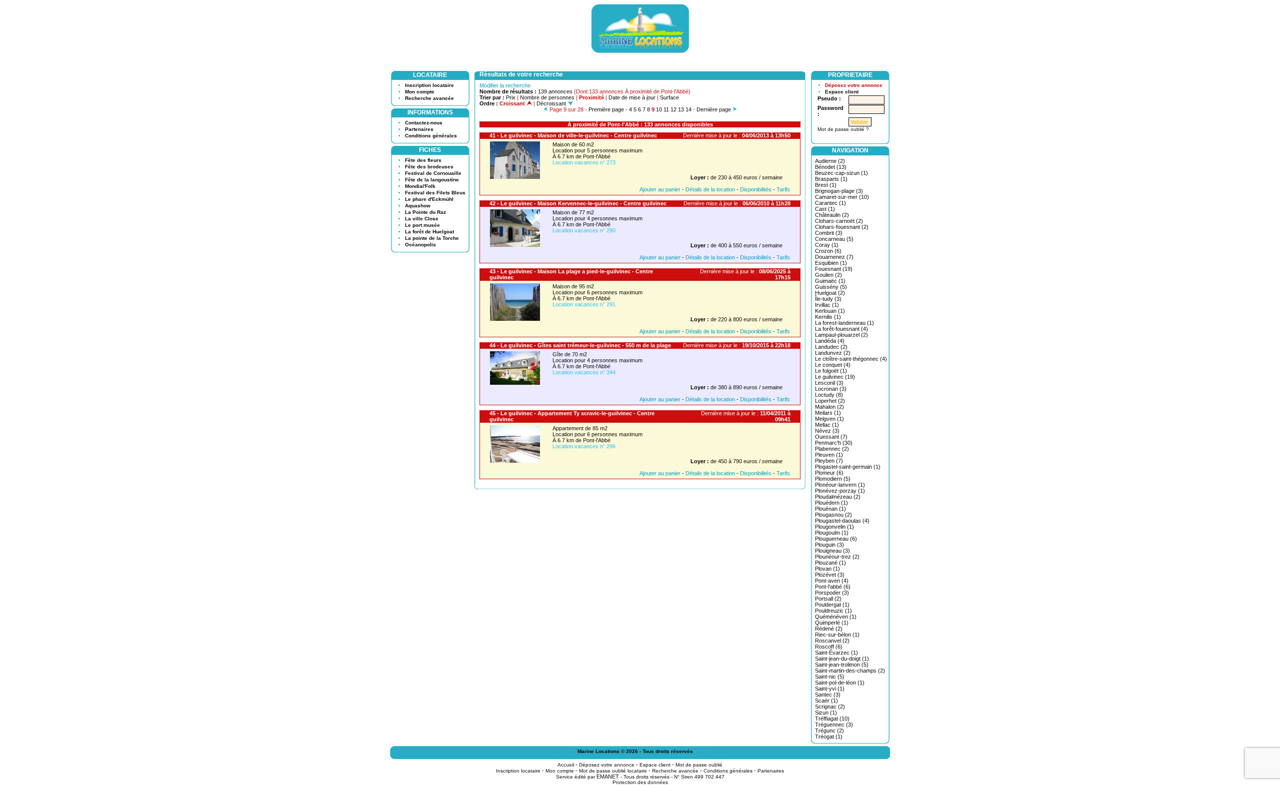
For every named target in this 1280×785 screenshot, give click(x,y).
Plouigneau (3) (832, 551)
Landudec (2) (831, 347)
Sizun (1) (826, 713)
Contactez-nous (423, 122)
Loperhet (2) (830, 401)
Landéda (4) (829, 341)
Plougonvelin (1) (834, 527)
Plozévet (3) (829, 575)
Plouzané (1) (830, 563)
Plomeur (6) (829, 473)
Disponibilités (756, 189)
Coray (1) (826, 245)
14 (689, 109)
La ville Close (421, 218)
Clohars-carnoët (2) (839, 221)
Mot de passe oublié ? (843, 129)
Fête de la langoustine (432, 179)
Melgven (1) (829, 419)
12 (673, 109)
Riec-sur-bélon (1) (837, 635)
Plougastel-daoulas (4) (842, 521)
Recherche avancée (429, 98)
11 (666, 109)
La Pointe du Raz (425, 212)
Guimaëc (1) (830, 281)
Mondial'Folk (420, 186)
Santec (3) (827, 695)
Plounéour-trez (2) (837, 557)
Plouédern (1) (831, 503)
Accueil (566, 765)
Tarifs (783, 189)
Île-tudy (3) (828, 299)
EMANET (607, 777)
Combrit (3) (828, 233)
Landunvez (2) (832, 353)
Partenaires (419, 129)
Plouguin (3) (829, 545)
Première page (606, 109)
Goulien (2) (828, 275)
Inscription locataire (429, 85)
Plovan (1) (827, 569)
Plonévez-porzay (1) (840, 491)
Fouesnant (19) (833, 269)
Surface (669, 97)
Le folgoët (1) (831, 371)
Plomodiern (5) (832, 479)
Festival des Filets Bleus (435, 192)
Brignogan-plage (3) (839, 191)
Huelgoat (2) (830, 293)
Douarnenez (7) (834, 257)
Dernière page (713, 109)
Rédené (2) (828, 629)
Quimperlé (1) (831, 623)
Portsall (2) (828, 599)
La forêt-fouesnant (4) (841, 329)
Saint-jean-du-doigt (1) (842, 659)
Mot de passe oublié (699, 765)
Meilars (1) (828, 413)
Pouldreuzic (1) (833, 611)
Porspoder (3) (832, 593)
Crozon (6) (828, 251)
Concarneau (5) (834, 239)
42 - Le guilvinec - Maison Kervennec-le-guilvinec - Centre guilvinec (578, 203)
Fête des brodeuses (429, 166)
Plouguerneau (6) (836, 539)
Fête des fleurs (423, 160)
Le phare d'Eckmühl (429, 199)
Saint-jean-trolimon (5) (841, 665)
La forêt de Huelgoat (429, 231)
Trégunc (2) (829, 731)
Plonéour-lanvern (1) (840, 485)
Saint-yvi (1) (829, 689)
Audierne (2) (830, 161)
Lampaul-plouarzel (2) (841, 335)
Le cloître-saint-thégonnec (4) (851, 359)
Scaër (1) (826, 701)
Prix (511, 97)
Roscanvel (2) (832, 641)
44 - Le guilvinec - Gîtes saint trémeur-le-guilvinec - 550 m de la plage (580, 345)
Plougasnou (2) (833, 515)
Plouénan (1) (830, 509)
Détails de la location (710, 189)
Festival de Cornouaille (433, 173)
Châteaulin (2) (832, 215)
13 (681, 109)
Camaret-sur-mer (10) (842, 197)
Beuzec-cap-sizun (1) (841, 173)
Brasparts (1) (831, 179)
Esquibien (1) (831, 263)
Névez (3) (827, 431)
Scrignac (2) (830, 707)
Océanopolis (420, 244)
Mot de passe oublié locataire (613, 771)
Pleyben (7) (829, 461)
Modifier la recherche (505, 85)
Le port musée (422, 225)
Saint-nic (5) (829, 677)
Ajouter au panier (660, 189)
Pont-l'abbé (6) (832, 587)
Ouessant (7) (831, 437)
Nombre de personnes (547, 97)
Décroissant (552, 103)
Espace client (841, 91)
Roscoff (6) (828, 647)
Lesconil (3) (829, 383)
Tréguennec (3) (834, 725)
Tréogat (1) (828, 737)
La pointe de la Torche (432, 238)
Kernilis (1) (828, 317)
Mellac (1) (827, 425)
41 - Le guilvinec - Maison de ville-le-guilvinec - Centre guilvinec (573, 135)
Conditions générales (431, 135)
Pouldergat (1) (832, 605)
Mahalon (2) (829, 407)
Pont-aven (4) (831, 581)
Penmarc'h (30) (833, 443)
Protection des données (640, 782)
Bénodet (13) (830, 167)
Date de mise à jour (632, 97)
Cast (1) (825, 209)
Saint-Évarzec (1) (836, 653)
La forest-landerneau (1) (844, 323)
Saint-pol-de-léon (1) (839, 683)
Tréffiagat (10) (832, 719)
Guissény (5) (831, 287)
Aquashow (417, 205)
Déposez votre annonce (853, 85)
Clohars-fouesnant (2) (841, 227)
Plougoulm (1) (831, 533)
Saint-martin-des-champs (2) (850, 671)
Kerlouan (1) (830, 311)
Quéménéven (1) (835, 617)
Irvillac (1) (827, 305)
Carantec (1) (830, 203)
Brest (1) (825, 185)
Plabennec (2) (832, 449)
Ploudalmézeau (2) (837, 497)
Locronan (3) (830, 389)
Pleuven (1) (829, 455)
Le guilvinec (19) (835, 377)
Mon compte (419, 91)
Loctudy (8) (829, 395)
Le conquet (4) (832, 365)
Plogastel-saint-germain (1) (847, 467)
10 (659, 109)
